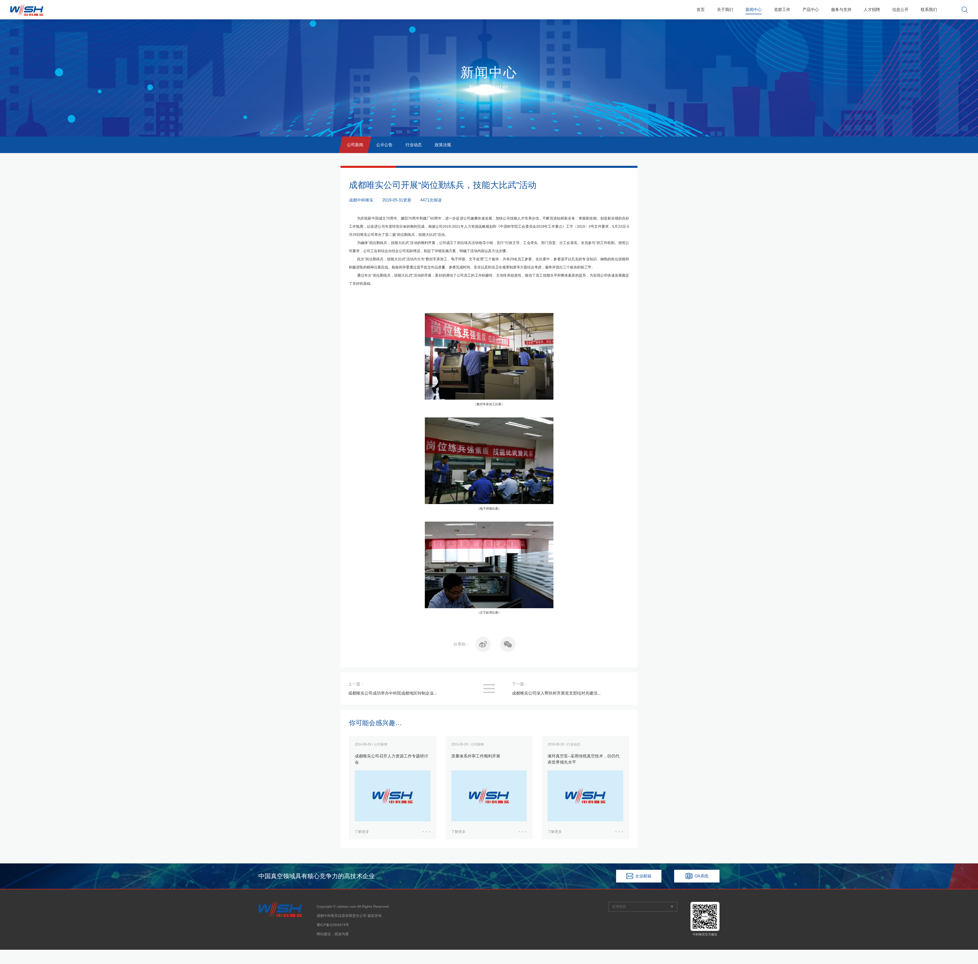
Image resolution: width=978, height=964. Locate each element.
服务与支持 (841, 9)
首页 (701, 9)
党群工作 (782, 9)
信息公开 (900, 9)
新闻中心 (753, 9)
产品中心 (811, 9)
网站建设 (324, 934)
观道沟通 (341, 934)
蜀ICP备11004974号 (333, 925)
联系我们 (929, 9)
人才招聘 (872, 9)
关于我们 (725, 9)
